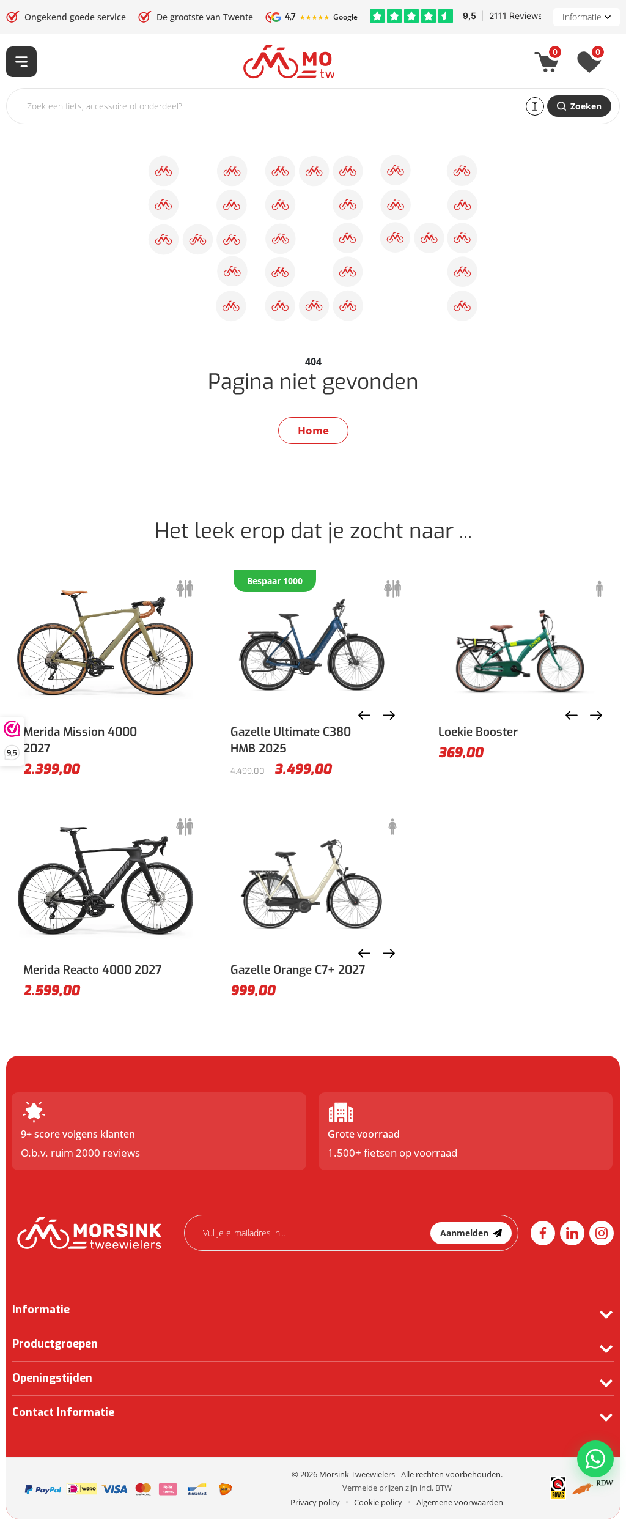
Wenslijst (597, 54)
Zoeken (586, 106)
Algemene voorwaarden (459, 1502)
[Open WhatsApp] (595, 1458)
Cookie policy (378, 1502)
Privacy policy (315, 1502)
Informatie (582, 17)
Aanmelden (464, 1233)
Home (313, 430)
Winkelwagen (555, 54)
